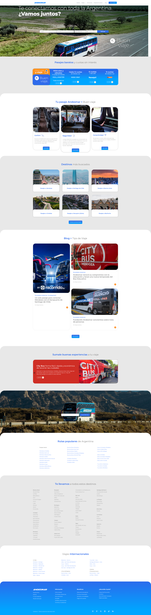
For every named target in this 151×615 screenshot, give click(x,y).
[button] (113, 3)
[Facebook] (97, 611)
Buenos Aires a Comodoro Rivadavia (75, 453)
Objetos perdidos (103, 598)
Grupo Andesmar (37, 596)
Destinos (78, 2)
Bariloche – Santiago (38, 567)
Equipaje (57, 598)
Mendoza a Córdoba (44, 451)
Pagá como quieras (81, 598)
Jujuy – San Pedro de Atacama (68, 565)
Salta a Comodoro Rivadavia (103, 456)
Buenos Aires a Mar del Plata (74, 455)
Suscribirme (84, 415)
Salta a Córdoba (101, 454)
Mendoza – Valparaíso (38, 564)
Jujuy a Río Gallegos (102, 451)
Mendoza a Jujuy (44, 464)
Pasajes (83, 2)
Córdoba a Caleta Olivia (72, 460)
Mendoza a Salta (43, 462)
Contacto (101, 594)
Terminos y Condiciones (60, 602)
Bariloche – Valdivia (37, 569)
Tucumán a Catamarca (102, 464)
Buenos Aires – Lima (66, 573)
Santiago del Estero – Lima (96, 562)
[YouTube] (105, 611)
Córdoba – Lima (65, 575)
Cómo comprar (58, 592)
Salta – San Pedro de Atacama (68, 562)
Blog (106, 2)
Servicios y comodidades (82, 596)
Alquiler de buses (37, 598)
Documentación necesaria (105, 596)
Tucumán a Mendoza (102, 467)
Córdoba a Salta (71, 462)
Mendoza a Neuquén (45, 460)
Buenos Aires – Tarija (95, 573)
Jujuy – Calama (65, 564)
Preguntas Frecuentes (98, 2)
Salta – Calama (36, 575)
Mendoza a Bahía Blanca (45, 466)
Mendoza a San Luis (44, 452)
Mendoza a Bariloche (44, 468)
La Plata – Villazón (94, 575)
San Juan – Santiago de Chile (68, 567)
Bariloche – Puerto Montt (39, 571)
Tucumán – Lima (94, 560)
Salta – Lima (92, 564)
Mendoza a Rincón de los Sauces (47, 458)
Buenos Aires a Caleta (72, 451)
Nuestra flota (36, 592)
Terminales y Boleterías (60, 594)
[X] (101, 611)
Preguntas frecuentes (104, 592)
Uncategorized (52, 295)
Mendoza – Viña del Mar (38, 565)
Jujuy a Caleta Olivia (102, 449)
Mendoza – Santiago (38, 562)
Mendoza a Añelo (44, 456)
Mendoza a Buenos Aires (45, 454)
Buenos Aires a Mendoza (73, 447)
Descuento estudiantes (82, 592)
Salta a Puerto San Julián (103, 458)
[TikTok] (109, 611)
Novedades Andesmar (41, 295)
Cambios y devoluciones (60, 600)
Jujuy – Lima (92, 565)
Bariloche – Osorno (65, 560)
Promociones (89, 2)
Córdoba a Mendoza (72, 458)
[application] (84, 2)
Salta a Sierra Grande (102, 460)
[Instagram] (92, 611)
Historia (35, 594)
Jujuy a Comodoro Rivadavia (103, 447)
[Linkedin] (113, 611)
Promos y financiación (82, 594)
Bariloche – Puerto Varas (39, 573)
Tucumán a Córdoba (102, 466)
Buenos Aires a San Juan (73, 449)
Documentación (59, 596)
